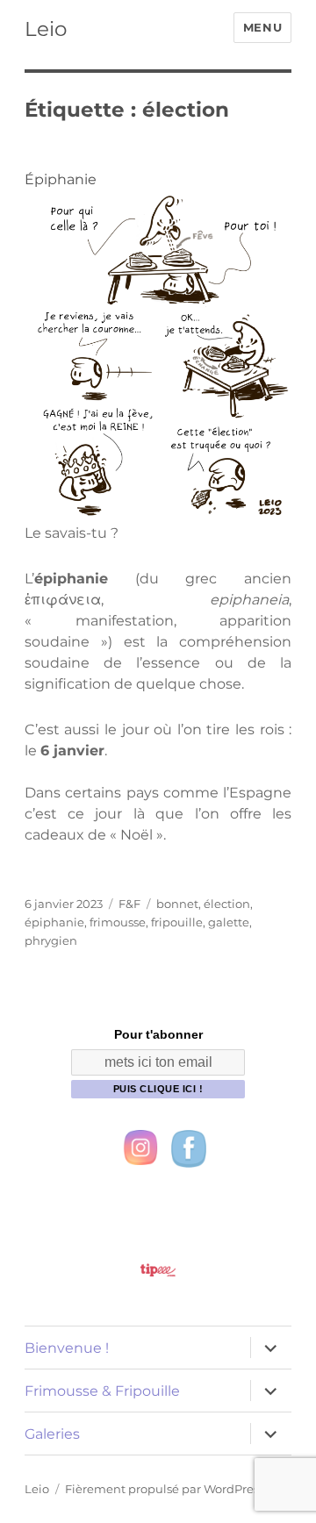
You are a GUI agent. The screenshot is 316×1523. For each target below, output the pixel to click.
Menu (262, 27)
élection (227, 904)
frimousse (118, 922)
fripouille (177, 922)
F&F (129, 904)
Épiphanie (61, 179)
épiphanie (54, 922)
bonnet (177, 904)
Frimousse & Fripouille (102, 1391)
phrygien (51, 940)
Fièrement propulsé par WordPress (164, 1489)
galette (228, 922)
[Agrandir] (268, 211)
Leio (46, 29)
